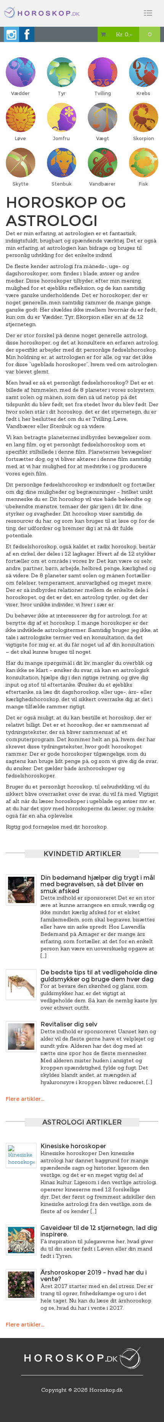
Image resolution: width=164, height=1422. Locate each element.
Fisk (143, 184)
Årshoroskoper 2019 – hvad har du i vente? (93, 1276)
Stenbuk (61, 184)
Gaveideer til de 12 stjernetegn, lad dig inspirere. (98, 1231)
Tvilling (102, 93)
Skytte (21, 184)
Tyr (62, 93)
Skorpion (143, 138)
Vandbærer (102, 184)
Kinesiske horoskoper (73, 1146)
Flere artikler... (25, 1099)
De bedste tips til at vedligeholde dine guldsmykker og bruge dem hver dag (98, 976)
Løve (20, 138)
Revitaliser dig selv (68, 1024)
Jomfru (61, 138)
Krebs (143, 93)
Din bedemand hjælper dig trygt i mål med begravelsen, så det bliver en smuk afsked (97, 884)
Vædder (20, 93)
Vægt (102, 138)
